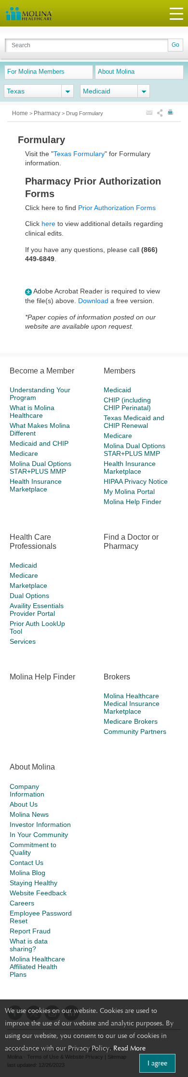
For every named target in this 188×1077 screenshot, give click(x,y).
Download (93, 301)
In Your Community (39, 834)
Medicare (24, 453)
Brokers (117, 677)
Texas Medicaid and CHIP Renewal (134, 421)
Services (23, 641)
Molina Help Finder (132, 501)
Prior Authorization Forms (117, 208)
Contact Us (26, 862)
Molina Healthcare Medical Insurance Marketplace (132, 703)
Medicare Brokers (131, 721)
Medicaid (117, 390)
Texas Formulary (79, 154)
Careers (22, 903)
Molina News (29, 814)
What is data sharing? (29, 945)
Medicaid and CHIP (39, 443)
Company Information (27, 790)
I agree (157, 1063)
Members (119, 371)
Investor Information (40, 824)
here (48, 223)
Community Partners (135, 731)
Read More (129, 1048)
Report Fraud (30, 931)
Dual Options (29, 595)
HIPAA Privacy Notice (136, 481)
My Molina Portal (129, 491)
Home (20, 113)
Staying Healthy (33, 883)
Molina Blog (27, 873)
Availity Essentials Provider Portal (37, 609)
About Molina (116, 71)
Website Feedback (38, 893)
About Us (24, 804)
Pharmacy (48, 113)
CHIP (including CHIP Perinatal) (127, 404)
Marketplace (28, 585)
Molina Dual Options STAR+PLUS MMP (40, 467)
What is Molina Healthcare (32, 411)
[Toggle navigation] (176, 13)
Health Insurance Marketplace (36, 485)
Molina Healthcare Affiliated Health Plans (37, 966)
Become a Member (42, 371)
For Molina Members (36, 71)
